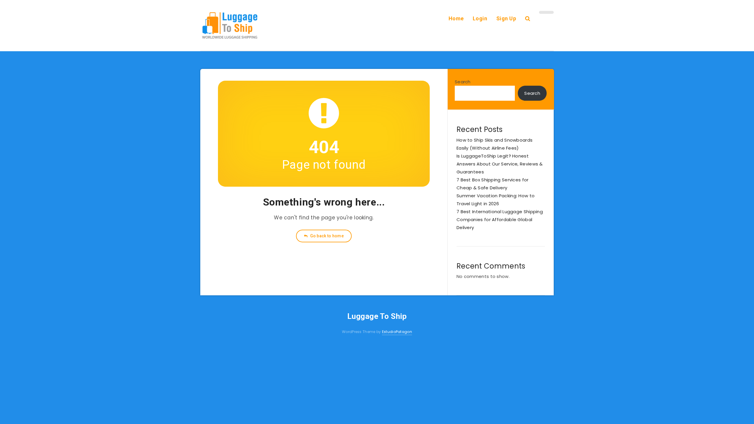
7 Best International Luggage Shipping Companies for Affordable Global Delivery (500, 219)
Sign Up (506, 18)
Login (480, 18)
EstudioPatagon (397, 331)
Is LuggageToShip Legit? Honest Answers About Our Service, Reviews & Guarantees (500, 164)
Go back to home (326, 235)
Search (463, 82)
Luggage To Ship (377, 316)
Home (456, 18)
